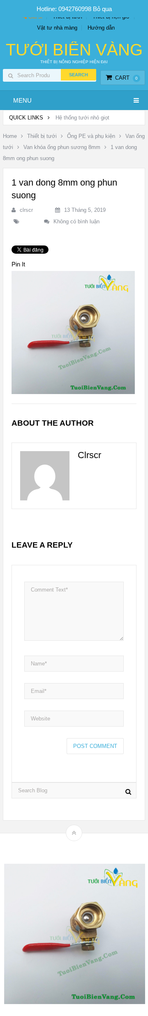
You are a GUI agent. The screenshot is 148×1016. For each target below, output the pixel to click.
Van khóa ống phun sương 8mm (61, 147)
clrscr (26, 210)
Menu (22, 100)
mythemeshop (87, 847)
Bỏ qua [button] (102, 8)
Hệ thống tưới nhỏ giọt (82, 118)
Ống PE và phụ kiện (91, 136)
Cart (126, 78)
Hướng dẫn (101, 27)
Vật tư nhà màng (57, 27)
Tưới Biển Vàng (74, 50)
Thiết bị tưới (42, 136)
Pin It (18, 264)
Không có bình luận (76, 221)
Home (10, 136)
